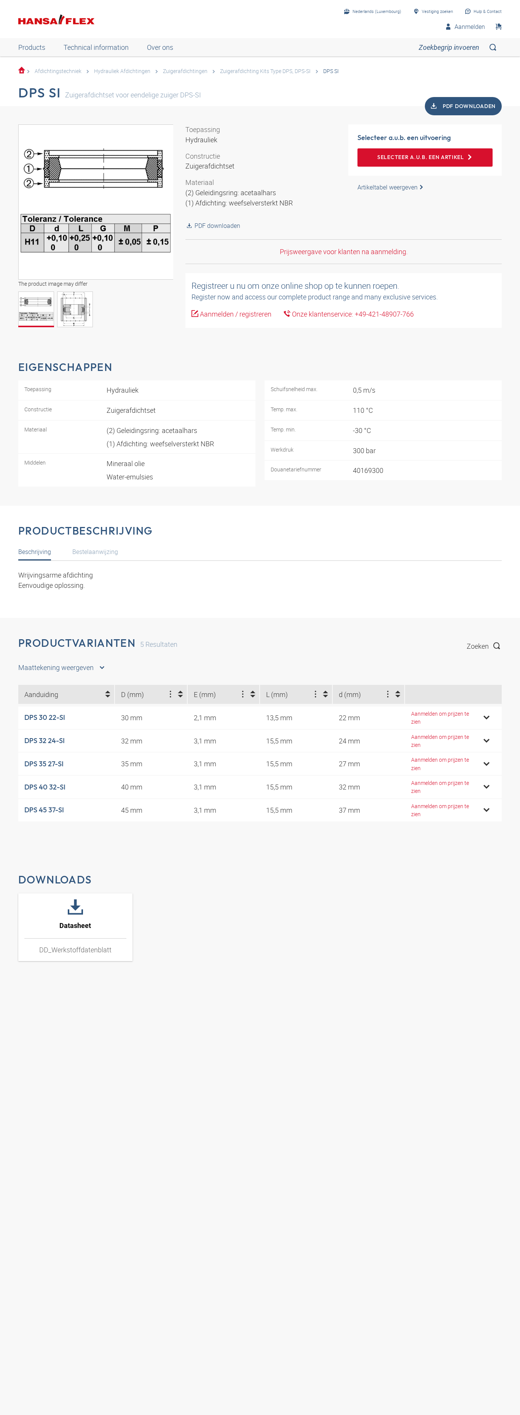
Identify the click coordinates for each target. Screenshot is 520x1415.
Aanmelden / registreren (234, 313)
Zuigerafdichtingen (185, 71)
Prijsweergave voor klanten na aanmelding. (344, 251)
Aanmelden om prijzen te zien (440, 717)
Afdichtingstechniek (58, 71)
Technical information (96, 47)
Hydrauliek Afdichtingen (122, 71)
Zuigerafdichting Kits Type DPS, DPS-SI (265, 71)
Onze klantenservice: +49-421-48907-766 (352, 313)
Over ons (160, 47)
